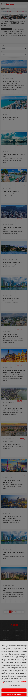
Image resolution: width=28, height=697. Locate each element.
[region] (14, 669)
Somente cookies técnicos (14, 690)
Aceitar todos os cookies (14, 694)
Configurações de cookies (14, 685)
